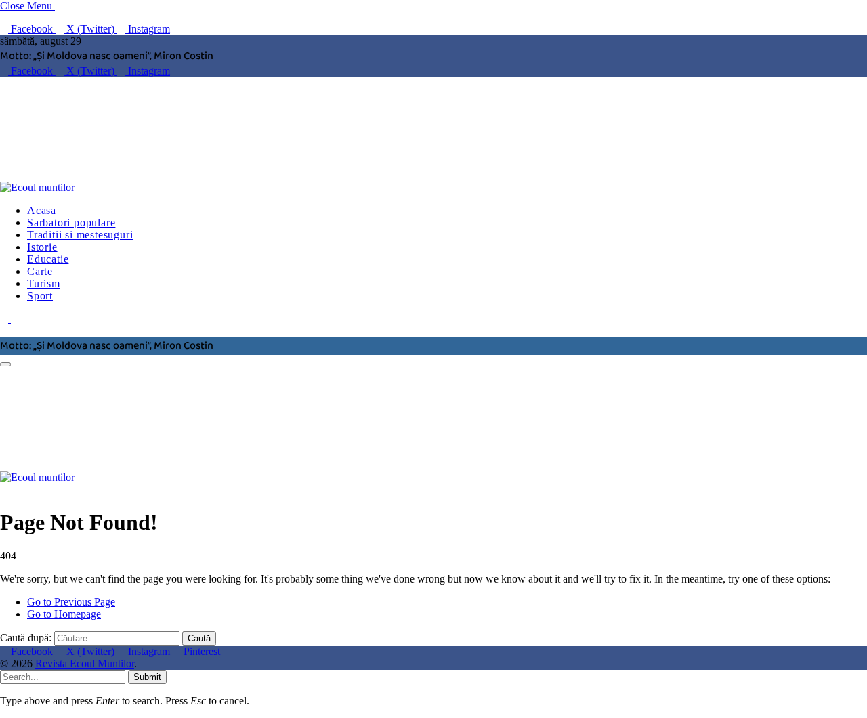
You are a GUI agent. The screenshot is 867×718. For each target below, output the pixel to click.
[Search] (4, 331)
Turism (43, 283)
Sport (40, 295)
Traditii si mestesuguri (80, 234)
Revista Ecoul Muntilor (84, 663)
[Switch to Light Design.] (15, 318)
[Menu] (5, 364)
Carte (40, 271)
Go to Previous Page (71, 602)
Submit (147, 677)
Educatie (47, 259)
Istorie (42, 247)
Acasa (41, 210)
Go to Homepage (64, 614)
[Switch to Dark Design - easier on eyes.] (5, 318)
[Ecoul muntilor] (206, 187)
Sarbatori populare (71, 222)
